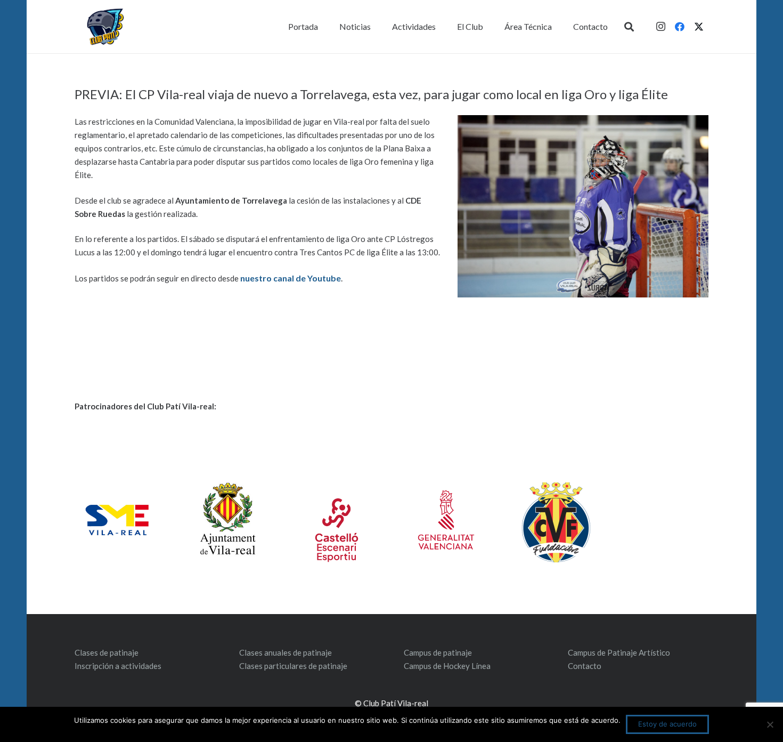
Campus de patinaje (438, 652)
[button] (629, 26)
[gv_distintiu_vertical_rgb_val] (446, 520)
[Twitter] (698, 26)
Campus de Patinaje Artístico (619, 652)
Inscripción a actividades (118, 666)
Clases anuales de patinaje (285, 652)
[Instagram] (660, 26)
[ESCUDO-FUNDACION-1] (556, 522)
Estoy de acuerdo (667, 724)
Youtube (323, 278)
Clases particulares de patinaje (293, 666)
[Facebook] (679, 26)
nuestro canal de (273, 278)
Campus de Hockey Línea (447, 666)
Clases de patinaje (106, 652)
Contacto (584, 666)
